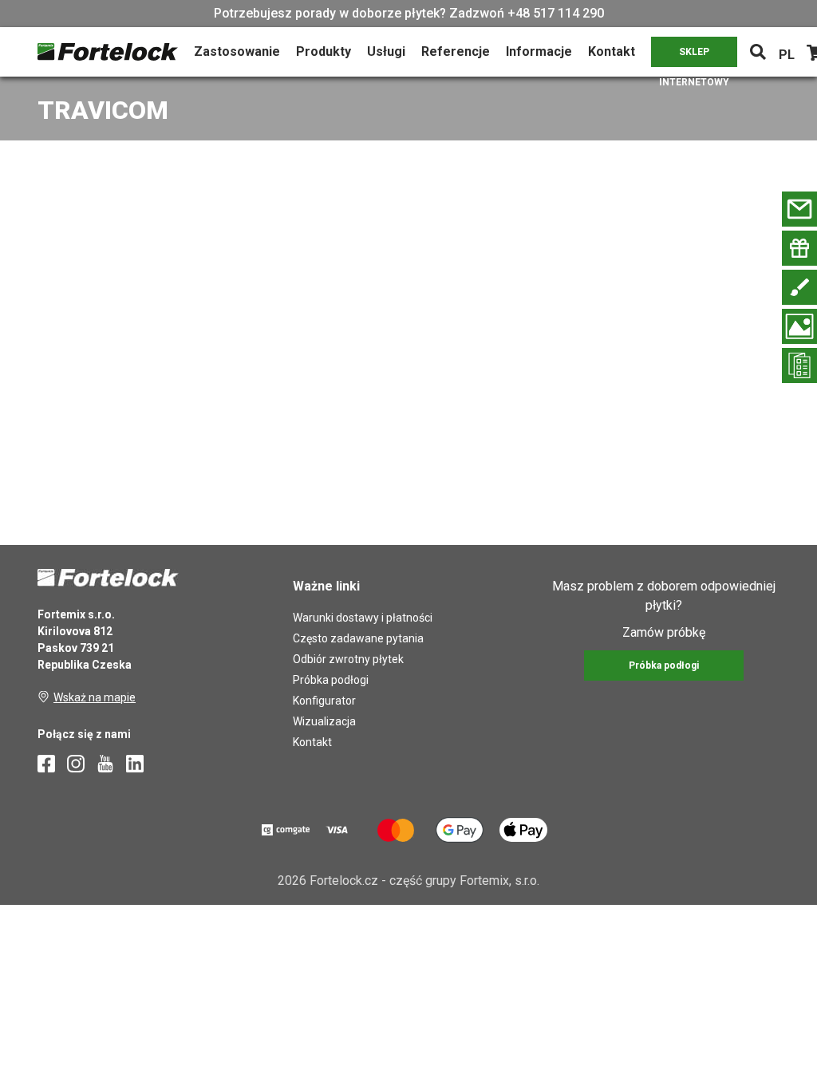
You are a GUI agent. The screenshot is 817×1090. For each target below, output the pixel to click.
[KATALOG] (799, 365)
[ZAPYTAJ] (799, 209)
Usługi (386, 51)
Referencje (455, 51)
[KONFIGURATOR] (799, 287)
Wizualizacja (324, 721)
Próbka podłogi (331, 679)
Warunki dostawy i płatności (362, 617)
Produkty (323, 51)
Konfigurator (324, 700)
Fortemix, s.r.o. (499, 880)
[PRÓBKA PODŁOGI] (799, 248)
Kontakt (611, 51)
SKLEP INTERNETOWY (694, 56)
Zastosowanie (237, 51)
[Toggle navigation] (758, 52)
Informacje (539, 51)
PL (787, 54)
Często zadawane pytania (358, 638)
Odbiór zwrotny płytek (348, 659)
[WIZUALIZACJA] (799, 326)
